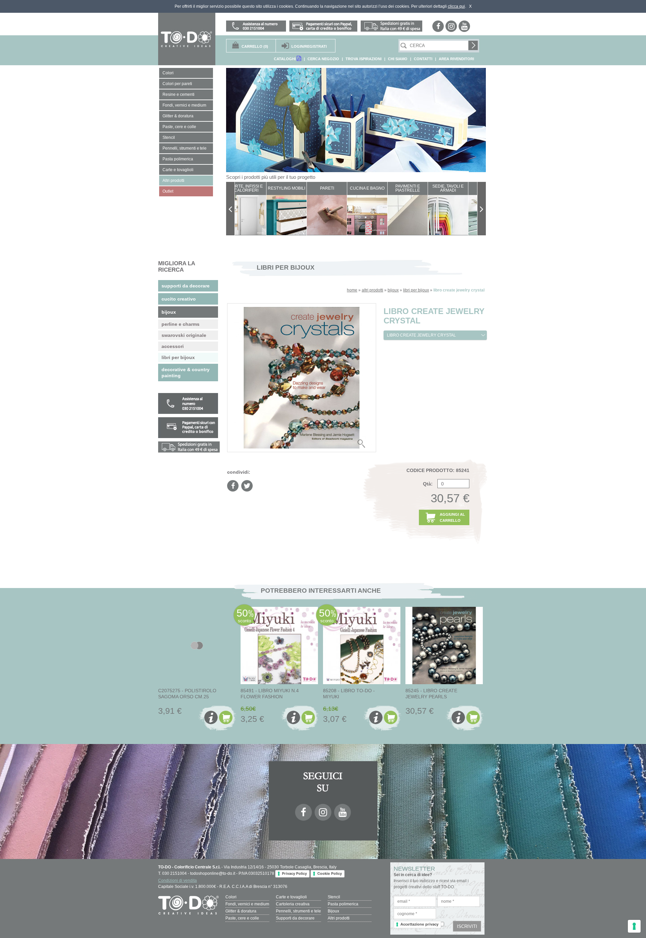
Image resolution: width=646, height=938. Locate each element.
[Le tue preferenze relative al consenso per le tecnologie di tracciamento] (634, 926)
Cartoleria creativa (293, 904)
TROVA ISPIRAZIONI (364, 59)
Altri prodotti (339, 918)
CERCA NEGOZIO (323, 59)
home (352, 290)
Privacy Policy (294, 873)
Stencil (334, 897)
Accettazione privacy (419, 924)
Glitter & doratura (240, 911)
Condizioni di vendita (177, 880)
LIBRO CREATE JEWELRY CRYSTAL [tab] (421, 335)
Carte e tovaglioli (291, 897)
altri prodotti (372, 290)
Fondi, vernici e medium (247, 904)
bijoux (393, 290)
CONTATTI (423, 59)
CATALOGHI (285, 59)
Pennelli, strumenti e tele (298, 911)
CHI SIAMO (397, 59)
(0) (255, 46)
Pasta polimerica (343, 904)
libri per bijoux (416, 290)
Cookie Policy (329, 873)
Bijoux (333, 911)
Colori (231, 897)
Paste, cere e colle (242, 918)
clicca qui (456, 6)
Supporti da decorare (295, 918)
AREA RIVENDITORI (456, 59)
